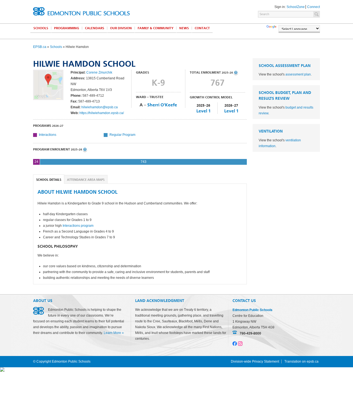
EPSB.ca (39, 47)
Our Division (121, 28)
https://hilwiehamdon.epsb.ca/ (101, 113)
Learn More (112, 333)
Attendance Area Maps (86, 180)
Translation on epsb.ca (301, 361)
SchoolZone (296, 7)
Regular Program (122, 135)
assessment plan (298, 74)
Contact (202, 28)
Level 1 (203, 111)
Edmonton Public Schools (81, 11)
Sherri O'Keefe (162, 104)
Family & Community (155, 28)
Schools (40, 28)
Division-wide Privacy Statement (255, 361)
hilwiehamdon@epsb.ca (99, 107)
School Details (48, 180)
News (184, 28)
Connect (313, 7)
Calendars (94, 28)
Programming (66, 28)
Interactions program (78, 226)
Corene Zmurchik (99, 72)
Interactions (47, 135)
